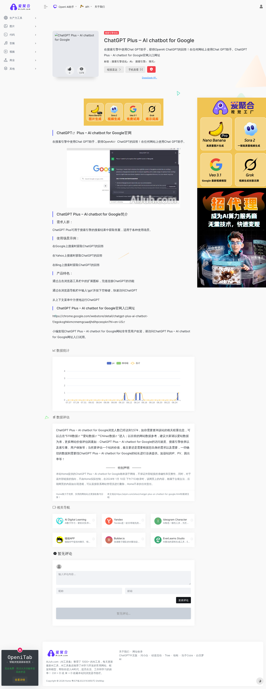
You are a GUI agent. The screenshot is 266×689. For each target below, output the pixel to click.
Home (68, 680)
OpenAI (108, 141)
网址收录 (137, 651)
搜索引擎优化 (111, 32)
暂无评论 (65, 553)
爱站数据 (89, 436)
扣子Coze (187, 655)
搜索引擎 (140, 61)
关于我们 (100, 6)
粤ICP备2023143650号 (83, 680)
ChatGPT (64, 133)
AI (131, 61)
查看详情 (20, 679)
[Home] (57, 654)
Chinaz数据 (107, 436)
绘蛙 (175, 655)
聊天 (151, 61)
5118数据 (72, 436)
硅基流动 (156, 655)
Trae (167, 655)
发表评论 (183, 600)
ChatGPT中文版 (128, 655)
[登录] (261, 7)
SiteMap (100, 680)
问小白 (144, 655)
